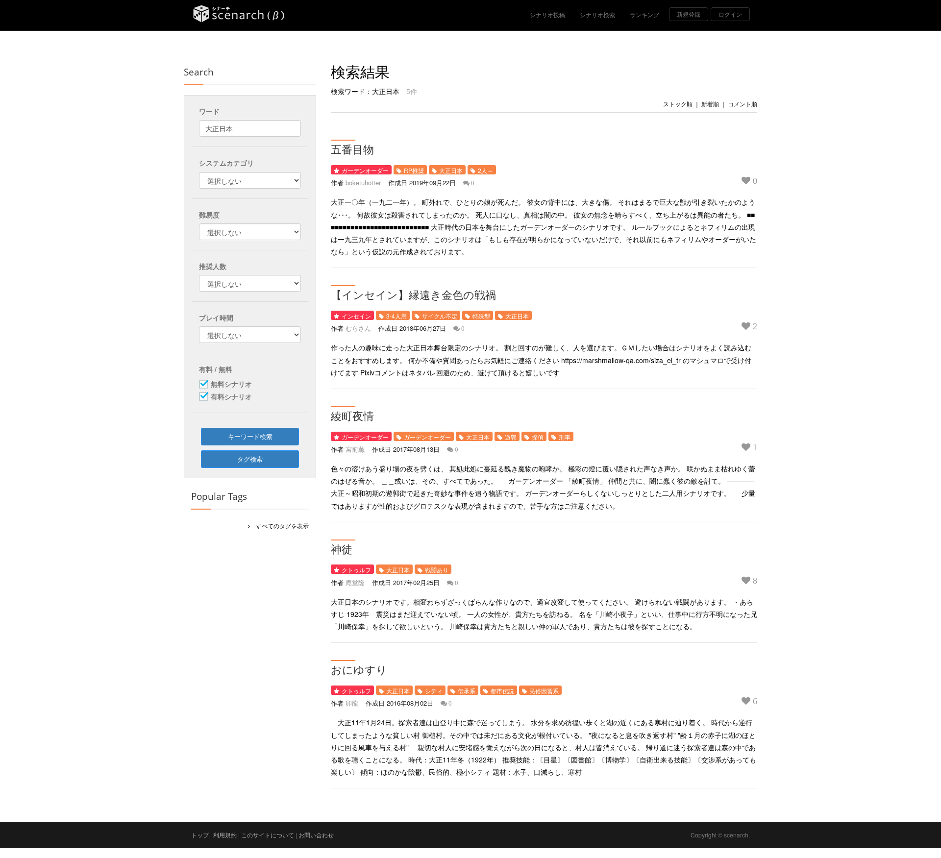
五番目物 (352, 149)
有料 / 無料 (215, 369)
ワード (209, 111)
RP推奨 (414, 170)
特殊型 (481, 316)
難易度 (209, 215)
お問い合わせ (316, 835)
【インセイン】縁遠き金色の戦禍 (413, 294)
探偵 (538, 437)
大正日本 (451, 170)
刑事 (564, 437)
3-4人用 (396, 316)
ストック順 (678, 103)
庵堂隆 (355, 582)
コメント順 (742, 103)
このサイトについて (267, 835)
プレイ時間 (216, 317)
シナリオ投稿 (547, 14)
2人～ (485, 170)
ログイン (730, 14)
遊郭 (511, 437)
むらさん (358, 328)
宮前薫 (355, 449)
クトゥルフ (356, 569)
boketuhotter (363, 182)
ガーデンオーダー (365, 170)
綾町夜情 (352, 415)
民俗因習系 (544, 690)
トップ (200, 835)
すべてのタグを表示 (279, 525)
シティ (434, 690)
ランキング (644, 14)
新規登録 (688, 14)
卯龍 (352, 703)
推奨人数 (212, 266)
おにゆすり (359, 669)
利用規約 (225, 835)
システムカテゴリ (226, 163)
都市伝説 (502, 690)
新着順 (710, 103)
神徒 (341, 548)
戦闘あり (436, 569)
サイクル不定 (439, 316)
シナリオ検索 (597, 14)
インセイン (356, 316)
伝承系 (466, 690)
